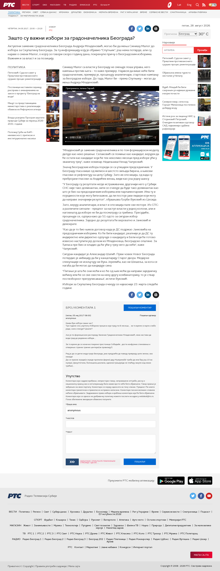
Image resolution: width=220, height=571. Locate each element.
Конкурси (125, 547)
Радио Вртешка (180, 539)
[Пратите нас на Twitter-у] (193, 496)
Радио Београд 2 (54, 539)
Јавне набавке (109, 547)
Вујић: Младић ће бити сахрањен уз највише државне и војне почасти (178, 90)
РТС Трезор (154, 533)
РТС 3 (50, 533)
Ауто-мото (138, 519)
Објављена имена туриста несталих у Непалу (176, 74)
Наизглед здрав (115, 527)
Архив (110, 541)
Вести (25, 5)
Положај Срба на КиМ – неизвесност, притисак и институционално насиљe (22, 135)
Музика (58, 525)
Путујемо (86, 525)
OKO (45, 5)
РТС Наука (76, 533)
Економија (90, 12)
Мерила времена (108, 12)
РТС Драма (91, 533)
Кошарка (61, 519)
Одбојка (83, 519)
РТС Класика (123, 533)
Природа (157, 525)
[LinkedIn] (148, 28)
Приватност (14, 566)
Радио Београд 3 (76, 539)
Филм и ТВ (132, 525)
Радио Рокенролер (139, 539)
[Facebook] (132, 28)
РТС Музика (170, 533)
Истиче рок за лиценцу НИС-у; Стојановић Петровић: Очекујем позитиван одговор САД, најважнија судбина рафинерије (178, 122)
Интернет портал (142, 547)
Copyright (28, 566)
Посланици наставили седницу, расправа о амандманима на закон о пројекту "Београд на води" (25, 92)
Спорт (35, 5)
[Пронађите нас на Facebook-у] (201, 496)
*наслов (70, 418)
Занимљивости (42, 525)
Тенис (72, 519)
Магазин (55, 5)
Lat (179, 4)
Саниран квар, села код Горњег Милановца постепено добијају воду (179, 104)
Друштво (76, 12)
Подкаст (13, 16)
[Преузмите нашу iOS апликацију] (200, 481)
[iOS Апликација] (186, 147)
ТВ (64, 5)
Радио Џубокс (161, 539)
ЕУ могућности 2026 (32, 16)
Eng (189, 4)
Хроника (64, 12)
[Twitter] (140, 28)
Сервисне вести (158, 12)
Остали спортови (156, 519)
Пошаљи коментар (140, 307)
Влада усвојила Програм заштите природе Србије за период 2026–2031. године (26, 120)
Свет (35, 12)
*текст (69, 432)
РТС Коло (139, 533)
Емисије (85, 5)
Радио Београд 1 (32, 539)
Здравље (118, 525)
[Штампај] (156, 28)
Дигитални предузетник (178, 525)
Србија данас (48, 12)
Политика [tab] (16, 67)
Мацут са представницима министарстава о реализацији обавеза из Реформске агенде (24, 106)
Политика (14, 12)
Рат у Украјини (129, 12)
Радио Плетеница (116, 539)
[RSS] (204, 5)
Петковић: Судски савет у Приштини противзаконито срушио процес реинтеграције (24, 75)
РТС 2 (40, 533)
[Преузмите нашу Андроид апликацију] (171, 481)
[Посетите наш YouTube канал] (209, 496)
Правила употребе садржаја (50, 566)
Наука (145, 525)
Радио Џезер (199, 539)
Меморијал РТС (177, 519)
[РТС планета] (169, 5)
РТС (95, 5)
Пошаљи (139, 461)
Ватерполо (110, 519)
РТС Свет (62, 533)
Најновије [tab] (168, 42)
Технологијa (71, 525)
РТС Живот (107, 533)
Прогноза (170, 34)
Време (143, 12)
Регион (26, 12)
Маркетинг (92, 547)
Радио (73, 5)
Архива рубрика (198, 12)
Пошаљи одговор (148, 315)
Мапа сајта (201, 554)
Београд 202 (96, 539)
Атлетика (124, 519)
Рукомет (95, 519)
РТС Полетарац (189, 533)
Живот (27, 525)
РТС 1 (31, 533)
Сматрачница (178, 12)
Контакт (79, 547)
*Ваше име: (71, 404)
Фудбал (48, 519)
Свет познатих (102, 525)
